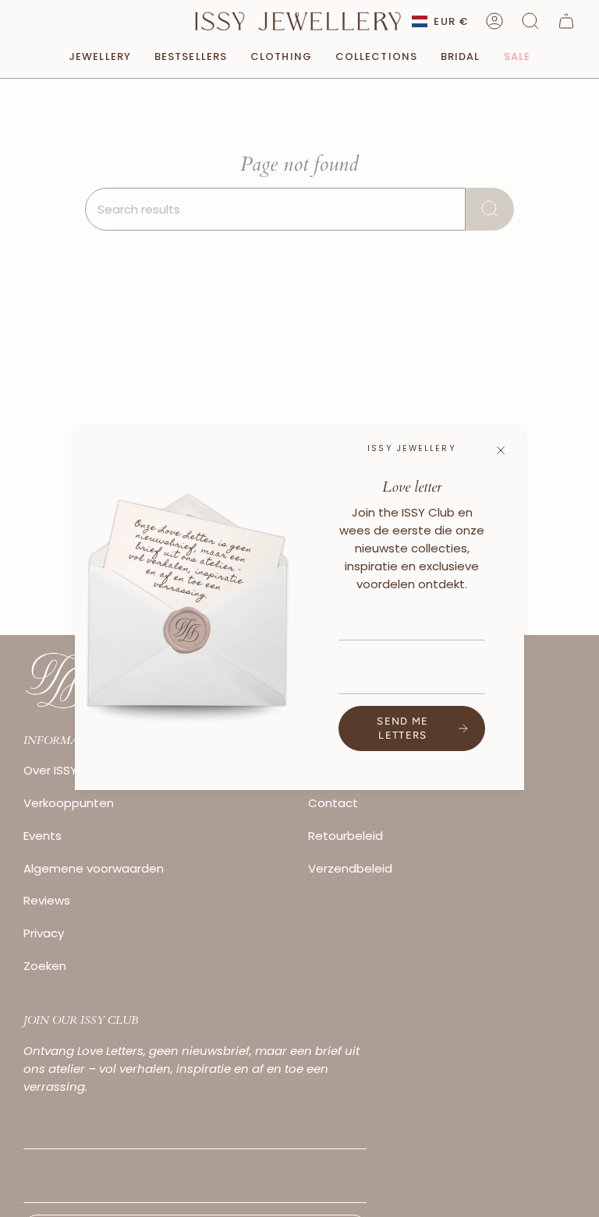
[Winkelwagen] (566, 21)
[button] (530, 21)
